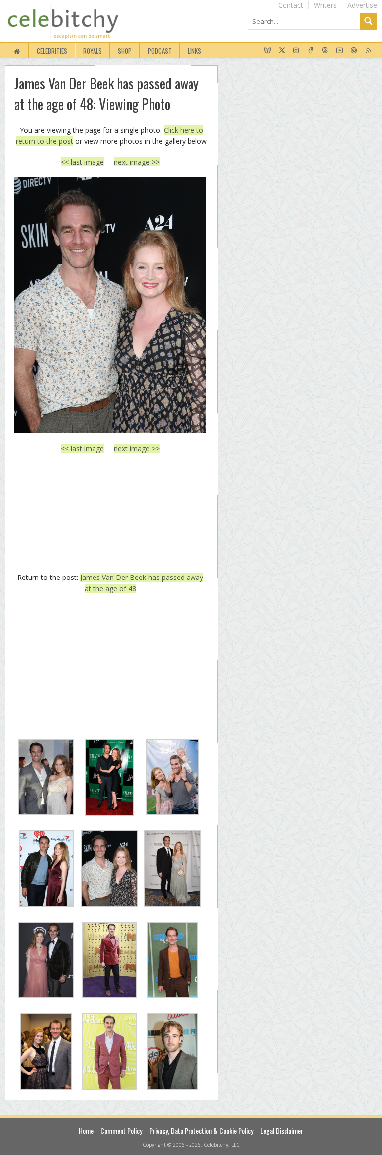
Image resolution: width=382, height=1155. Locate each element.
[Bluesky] (267, 50)
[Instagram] (296, 50)
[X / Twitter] (282, 50)
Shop (125, 51)
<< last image (82, 161)
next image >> (137, 161)
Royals (92, 51)
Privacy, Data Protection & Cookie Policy (201, 1130)
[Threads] (325, 50)
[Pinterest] (354, 50)
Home (86, 1130)
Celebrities (52, 51)
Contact (290, 5)
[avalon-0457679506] (110, 305)
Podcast (160, 51)
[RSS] (368, 50)
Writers (325, 5)
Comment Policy (121, 1130)
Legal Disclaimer (281, 1130)
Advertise (362, 5)
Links (194, 51)
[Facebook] (310, 50)
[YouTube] (339, 50)
